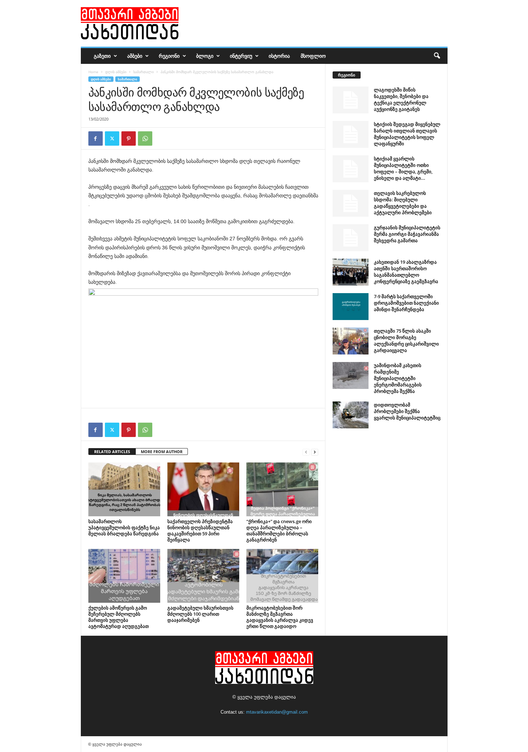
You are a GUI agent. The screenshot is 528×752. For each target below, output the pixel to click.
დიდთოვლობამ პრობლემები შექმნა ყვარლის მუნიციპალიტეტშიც (407, 411)
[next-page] (314, 452)
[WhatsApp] (145, 138)
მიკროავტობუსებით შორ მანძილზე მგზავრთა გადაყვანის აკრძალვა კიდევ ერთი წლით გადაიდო (279, 617)
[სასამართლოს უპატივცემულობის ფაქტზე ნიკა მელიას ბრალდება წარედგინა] (124, 489)
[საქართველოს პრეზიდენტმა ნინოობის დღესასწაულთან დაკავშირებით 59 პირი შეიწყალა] (203, 489)
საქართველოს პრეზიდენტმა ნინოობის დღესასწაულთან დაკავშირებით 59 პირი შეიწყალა (200, 530)
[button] (437, 56)
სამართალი (143, 71)
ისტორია (279, 55)
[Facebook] (95, 138)
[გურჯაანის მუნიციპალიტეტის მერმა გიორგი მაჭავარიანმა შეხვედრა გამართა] (351, 237)
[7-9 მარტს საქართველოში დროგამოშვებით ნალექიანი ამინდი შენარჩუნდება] (351, 306)
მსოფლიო (313, 55)
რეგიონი (169, 55)
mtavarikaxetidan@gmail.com (277, 712)
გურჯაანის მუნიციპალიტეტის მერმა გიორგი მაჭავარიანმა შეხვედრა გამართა (407, 234)
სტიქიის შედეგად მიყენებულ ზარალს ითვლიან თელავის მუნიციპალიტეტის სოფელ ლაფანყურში (407, 134)
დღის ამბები (115, 71)
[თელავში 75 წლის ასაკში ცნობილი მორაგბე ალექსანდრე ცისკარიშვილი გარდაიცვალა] (351, 341)
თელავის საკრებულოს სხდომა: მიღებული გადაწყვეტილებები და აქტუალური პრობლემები (403, 203)
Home (93, 71)
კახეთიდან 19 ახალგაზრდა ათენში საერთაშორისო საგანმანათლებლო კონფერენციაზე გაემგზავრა (406, 272)
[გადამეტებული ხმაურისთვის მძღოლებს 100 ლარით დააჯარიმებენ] (203, 576)
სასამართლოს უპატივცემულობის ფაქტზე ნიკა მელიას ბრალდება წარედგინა (124, 527)
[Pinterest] (128, 138)
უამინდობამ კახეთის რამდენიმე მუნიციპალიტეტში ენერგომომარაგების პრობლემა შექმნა (398, 378)
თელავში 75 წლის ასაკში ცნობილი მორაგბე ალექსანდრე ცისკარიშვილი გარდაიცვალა (406, 340)
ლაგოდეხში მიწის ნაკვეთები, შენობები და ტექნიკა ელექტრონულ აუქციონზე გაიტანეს (401, 99)
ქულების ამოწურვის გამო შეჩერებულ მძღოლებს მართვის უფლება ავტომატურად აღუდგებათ (118, 617)
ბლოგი (204, 55)
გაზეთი (102, 55)
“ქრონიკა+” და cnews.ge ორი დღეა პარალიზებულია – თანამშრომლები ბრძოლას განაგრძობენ (279, 530)
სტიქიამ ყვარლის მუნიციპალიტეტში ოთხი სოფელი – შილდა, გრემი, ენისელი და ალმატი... (403, 168)
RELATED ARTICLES (112, 451)
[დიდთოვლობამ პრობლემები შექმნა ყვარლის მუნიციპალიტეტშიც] (351, 414)
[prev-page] (306, 452)
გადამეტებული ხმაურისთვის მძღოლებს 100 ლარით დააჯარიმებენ (200, 614)
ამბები (134, 55)
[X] (112, 138)
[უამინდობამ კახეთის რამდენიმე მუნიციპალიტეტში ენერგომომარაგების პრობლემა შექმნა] (351, 375)
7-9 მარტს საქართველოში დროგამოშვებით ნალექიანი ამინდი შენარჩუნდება (406, 302)
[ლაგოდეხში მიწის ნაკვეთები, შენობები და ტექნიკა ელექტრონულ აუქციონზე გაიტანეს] (351, 99)
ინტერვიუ (241, 55)
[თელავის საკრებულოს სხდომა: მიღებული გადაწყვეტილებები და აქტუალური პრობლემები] (351, 203)
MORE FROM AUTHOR (161, 451)
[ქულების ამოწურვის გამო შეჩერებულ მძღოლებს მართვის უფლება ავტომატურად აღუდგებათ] (124, 576)
